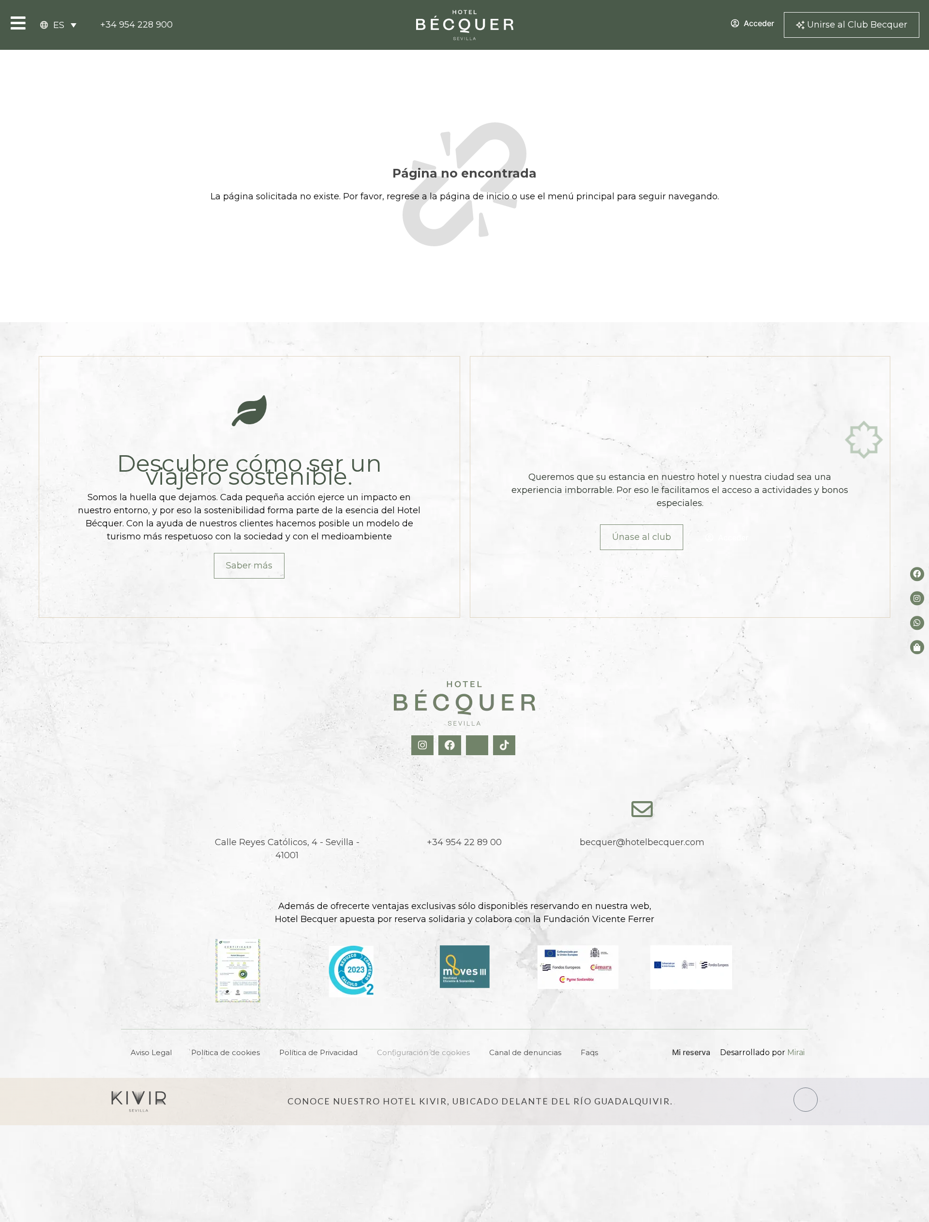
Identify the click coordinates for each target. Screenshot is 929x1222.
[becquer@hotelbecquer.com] (642, 809)
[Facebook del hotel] (917, 574)
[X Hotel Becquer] (478, 745)
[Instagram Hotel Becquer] (423, 745)
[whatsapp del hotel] (917, 623)
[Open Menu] (18, 23)
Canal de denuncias (525, 1052)
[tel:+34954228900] (464, 809)
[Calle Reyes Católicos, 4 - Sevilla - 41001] (287, 809)
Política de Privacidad (318, 1052)
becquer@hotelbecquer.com (642, 842)
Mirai (796, 1052)
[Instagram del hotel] (917, 599)
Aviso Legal (151, 1052)
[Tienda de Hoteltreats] (917, 647)
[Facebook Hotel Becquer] (450, 745)
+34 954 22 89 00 (464, 842)
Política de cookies (225, 1052)
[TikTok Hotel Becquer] (505, 745)
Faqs (589, 1052)
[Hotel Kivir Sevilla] (138, 1101)
